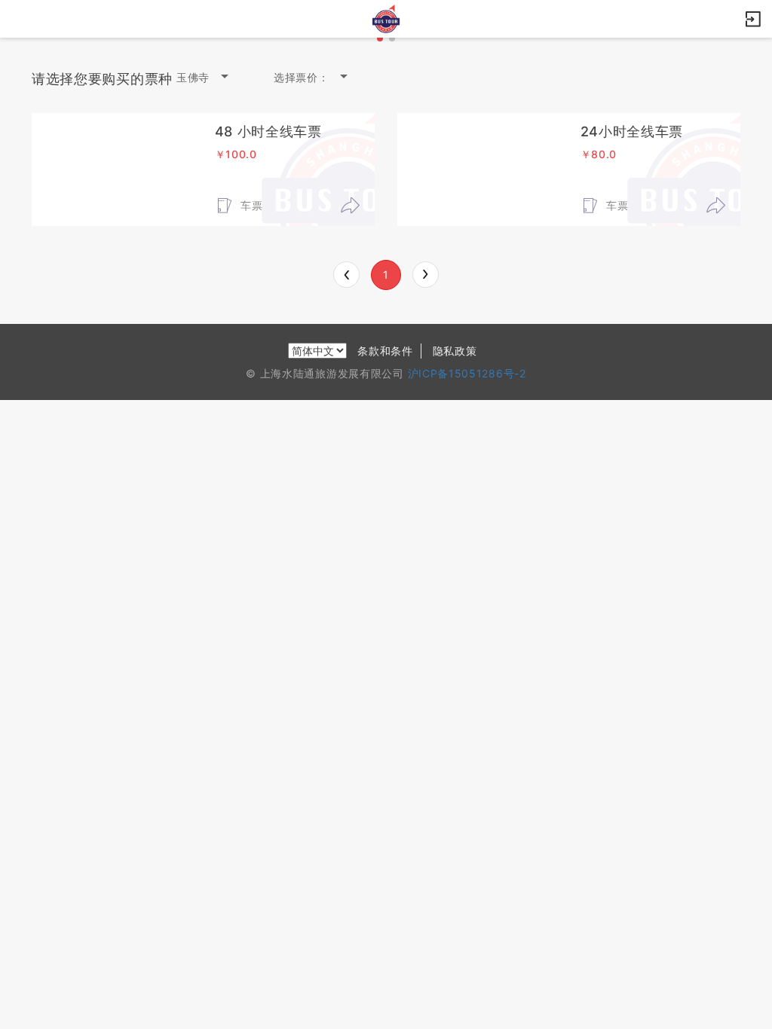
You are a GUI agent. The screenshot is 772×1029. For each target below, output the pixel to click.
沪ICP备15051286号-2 (467, 373)
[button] (380, 38)
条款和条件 (385, 350)
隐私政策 (455, 350)
